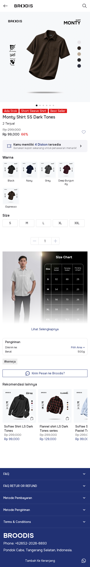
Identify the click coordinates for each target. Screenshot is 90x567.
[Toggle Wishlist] (83, 132)
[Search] (84, 6)
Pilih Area (76, 347)
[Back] (5, 6)
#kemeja (10, 361)
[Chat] (83, 560)
